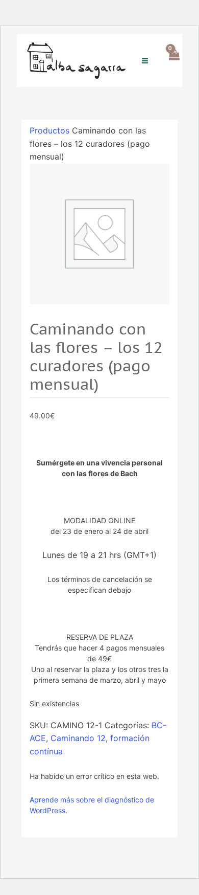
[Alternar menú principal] (145, 60)
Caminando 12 (78, 738)
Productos (49, 130)
